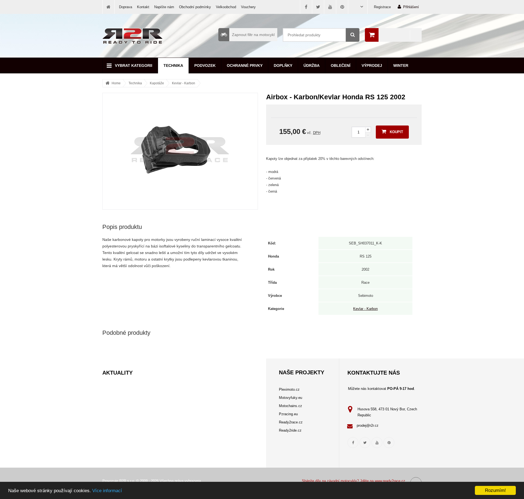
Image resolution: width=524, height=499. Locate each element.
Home (116, 83)
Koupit (396, 132)
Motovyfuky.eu (290, 398)
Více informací (107, 490)
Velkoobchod (226, 7)
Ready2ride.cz (290, 430)
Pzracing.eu (288, 414)
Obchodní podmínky (195, 7)
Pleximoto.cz (289, 389)
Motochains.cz (290, 406)
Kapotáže (157, 83)
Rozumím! (495, 490)
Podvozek (205, 65)
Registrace (382, 7)
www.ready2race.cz (390, 481)
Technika (173, 65)
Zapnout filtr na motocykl (253, 34)
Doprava (125, 7)
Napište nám (164, 7)
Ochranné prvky (245, 65)
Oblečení (340, 65)
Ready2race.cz (291, 422)
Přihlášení (411, 7)
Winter (400, 65)
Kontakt (143, 7)
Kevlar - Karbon (183, 83)
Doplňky (283, 65)
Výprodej (372, 65)
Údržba (311, 65)
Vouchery (248, 7)
